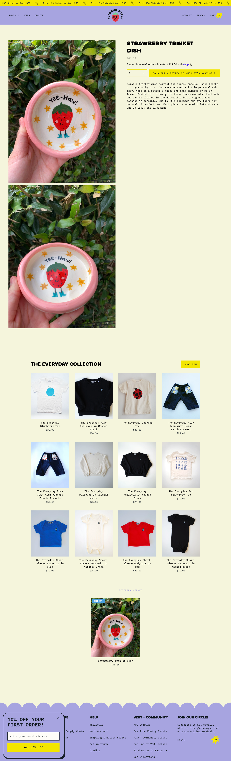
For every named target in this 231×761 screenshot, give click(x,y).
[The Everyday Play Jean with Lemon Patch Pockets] (181, 396)
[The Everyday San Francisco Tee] (181, 465)
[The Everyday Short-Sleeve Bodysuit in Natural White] (94, 533)
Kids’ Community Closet (150, 737)
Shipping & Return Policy (108, 737)
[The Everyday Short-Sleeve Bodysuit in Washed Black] (181, 533)
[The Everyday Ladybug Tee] (137, 396)
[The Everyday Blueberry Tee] (50, 396)
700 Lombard (142, 724)
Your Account (99, 731)
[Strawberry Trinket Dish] (115, 627)
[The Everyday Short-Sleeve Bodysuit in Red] (137, 533)
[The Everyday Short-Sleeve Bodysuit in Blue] (50, 533)
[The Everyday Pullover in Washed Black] (137, 465)
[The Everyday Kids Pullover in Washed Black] (94, 396)
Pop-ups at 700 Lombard (150, 744)
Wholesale (96, 724)
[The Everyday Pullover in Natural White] (94, 465)
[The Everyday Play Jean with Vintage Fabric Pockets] (50, 465)
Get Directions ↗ (146, 756)
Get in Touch (99, 744)
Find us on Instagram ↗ (150, 750)
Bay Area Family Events (150, 731)
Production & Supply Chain (65, 731)
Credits (95, 750)
